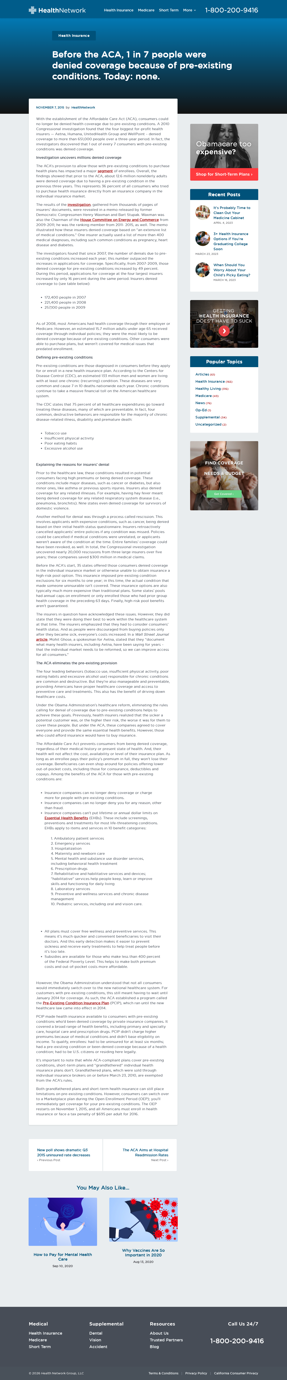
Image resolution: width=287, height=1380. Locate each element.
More (187, 10)
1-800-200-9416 (231, 10)
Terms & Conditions (163, 1373)
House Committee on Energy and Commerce (119, 220)
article (41, 639)
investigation (79, 204)
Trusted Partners (166, 1340)
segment (105, 171)
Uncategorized (208, 424)
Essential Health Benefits (66, 818)
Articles (202, 374)
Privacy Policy (196, 1373)
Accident (98, 1346)
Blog (154, 1346)
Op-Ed (201, 410)
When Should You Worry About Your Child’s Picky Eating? (231, 270)
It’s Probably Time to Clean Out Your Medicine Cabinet (231, 213)
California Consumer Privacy (236, 1373)
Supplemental (207, 417)
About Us (159, 1333)
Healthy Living (208, 388)
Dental (95, 1333)
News (200, 403)
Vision (95, 1340)
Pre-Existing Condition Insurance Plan (76, 1003)
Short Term (169, 10)
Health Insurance (118, 10)
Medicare (146, 10)
